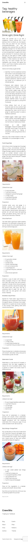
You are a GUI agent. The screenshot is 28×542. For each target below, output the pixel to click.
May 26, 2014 (5, 496)
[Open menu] (25, 2)
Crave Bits (5, 2)
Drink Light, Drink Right (13, 35)
